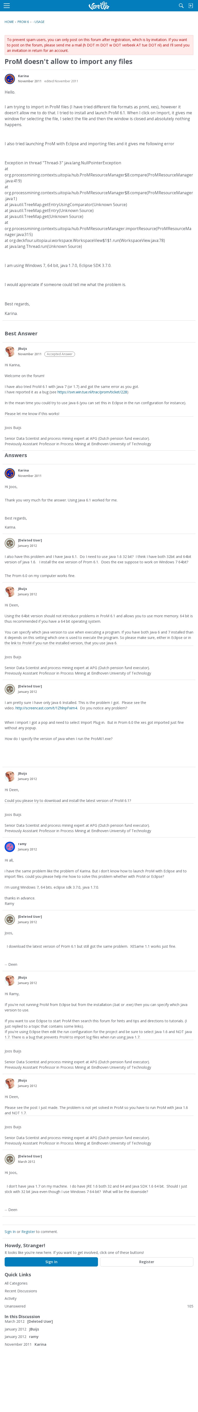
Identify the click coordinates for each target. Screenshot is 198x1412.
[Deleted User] (30, 540)
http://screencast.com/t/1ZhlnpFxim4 (46, 707)
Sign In (10, 1231)
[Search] (181, 5)
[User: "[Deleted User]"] (10, 543)
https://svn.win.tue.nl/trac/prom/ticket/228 (92, 391)
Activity (10, 1298)
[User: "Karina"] (10, 79)
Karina (23, 76)
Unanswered (15, 1306)
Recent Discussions (21, 1290)
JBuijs (22, 348)
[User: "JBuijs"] (10, 351)
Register (28, 1231)
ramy (22, 844)
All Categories (16, 1283)
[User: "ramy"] (10, 847)
